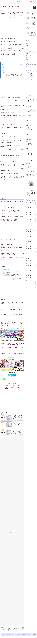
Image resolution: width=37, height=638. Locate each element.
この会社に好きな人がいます (31, 84)
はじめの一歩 (30, 165)
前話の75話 (2, 41)
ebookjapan (12, 344)
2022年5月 (31, 270)
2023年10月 (31, 229)
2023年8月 (31, 234)
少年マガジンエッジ (30, 125)
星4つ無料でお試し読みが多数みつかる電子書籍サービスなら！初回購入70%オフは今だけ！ (13, 75)
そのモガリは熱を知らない (31, 86)
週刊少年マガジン (30, 45)
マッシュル (30, 154)
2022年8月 (31, 263)
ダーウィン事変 (30, 72)
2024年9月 (31, 202)
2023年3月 (31, 246)
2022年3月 (31, 275)
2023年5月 (31, 241)
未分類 (28, 134)
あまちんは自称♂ (31, 127)
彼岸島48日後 (30, 111)
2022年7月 (31, 265)
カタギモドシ (30, 100)
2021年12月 (31, 282)
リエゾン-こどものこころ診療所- (31, 92)
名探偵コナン (30, 144)
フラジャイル (30, 73)
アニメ (28, 59)
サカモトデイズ (30, 152)
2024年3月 (31, 217)
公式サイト (6, 388)
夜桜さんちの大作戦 (31, 160)
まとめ (5, 72)
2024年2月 (31, 219)
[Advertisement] (12, 25)
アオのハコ (2, 10)
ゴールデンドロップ (31, 108)
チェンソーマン (30, 123)
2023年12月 (31, 224)
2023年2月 (31, 248)
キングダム (30, 101)
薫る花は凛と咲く (31, 79)
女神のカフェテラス (31, 167)
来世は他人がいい (31, 75)
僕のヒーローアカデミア (31, 157)
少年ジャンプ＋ (29, 120)
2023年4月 (31, 243)
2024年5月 (31, 212)
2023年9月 (31, 231)
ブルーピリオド (30, 74)
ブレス (29, 128)
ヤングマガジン (29, 55)
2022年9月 (31, 260)
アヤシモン (30, 151)
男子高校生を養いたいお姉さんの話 (31, 172)
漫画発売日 (29, 139)
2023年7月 (31, 236)
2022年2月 (31, 277)
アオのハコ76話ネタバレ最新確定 (10, 67)
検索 (34, 7)
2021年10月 (31, 287)
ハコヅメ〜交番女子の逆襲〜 (31, 90)
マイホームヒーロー (31, 110)
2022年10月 (31, 258)
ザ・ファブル (30, 109)
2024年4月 (31, 214)
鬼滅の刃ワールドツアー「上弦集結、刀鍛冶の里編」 (30, 175)
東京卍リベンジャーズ (31, 170)
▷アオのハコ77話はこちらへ (6, 266)
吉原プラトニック (31, 94)
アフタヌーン (29, 57)
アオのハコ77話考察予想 (8, 70)
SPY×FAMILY (30, 122)
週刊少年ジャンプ (30, 43)
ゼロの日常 (30, 143)
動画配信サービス (30, 49)
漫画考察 (18, 1)
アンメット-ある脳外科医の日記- (31, 88)
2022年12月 (31, 253)
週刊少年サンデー (30, 47)
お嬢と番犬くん (30, 115)
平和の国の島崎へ (31, 95)
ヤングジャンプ (29, 51)
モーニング (29, 53)
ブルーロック (30, 166)
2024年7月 (31, 207)
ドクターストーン (31, 153)
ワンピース (30, 68)
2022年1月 (31, 280)
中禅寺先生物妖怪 (31, 129)
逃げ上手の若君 (30, 161)
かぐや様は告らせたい (31, 99)
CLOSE (21, 64)
